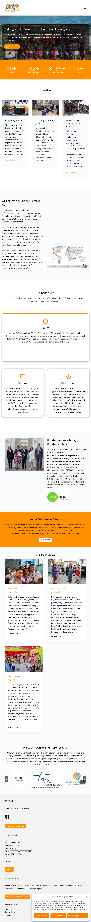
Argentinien (60, 589)
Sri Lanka (16, 589)
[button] (86, 897)
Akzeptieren (41, 916)
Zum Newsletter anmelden (17, 897)
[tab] (33, 787)
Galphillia (12, 592)
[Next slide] (84, 779)
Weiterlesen (14, 634)
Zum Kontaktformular (15, 826)
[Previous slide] (6, 779)
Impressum (9, 909)
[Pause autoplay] (82, 782)
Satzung (8, 915)
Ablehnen (58, 916)
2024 (9, 676)
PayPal (9, 869)
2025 (9, 589)
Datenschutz (10, 912)
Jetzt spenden (12, 46)
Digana (11, 679)
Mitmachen (45, 540)
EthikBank (9, 848)
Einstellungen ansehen (77, 916)
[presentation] (24, 571)
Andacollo (56, 592)
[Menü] (85, 8)
